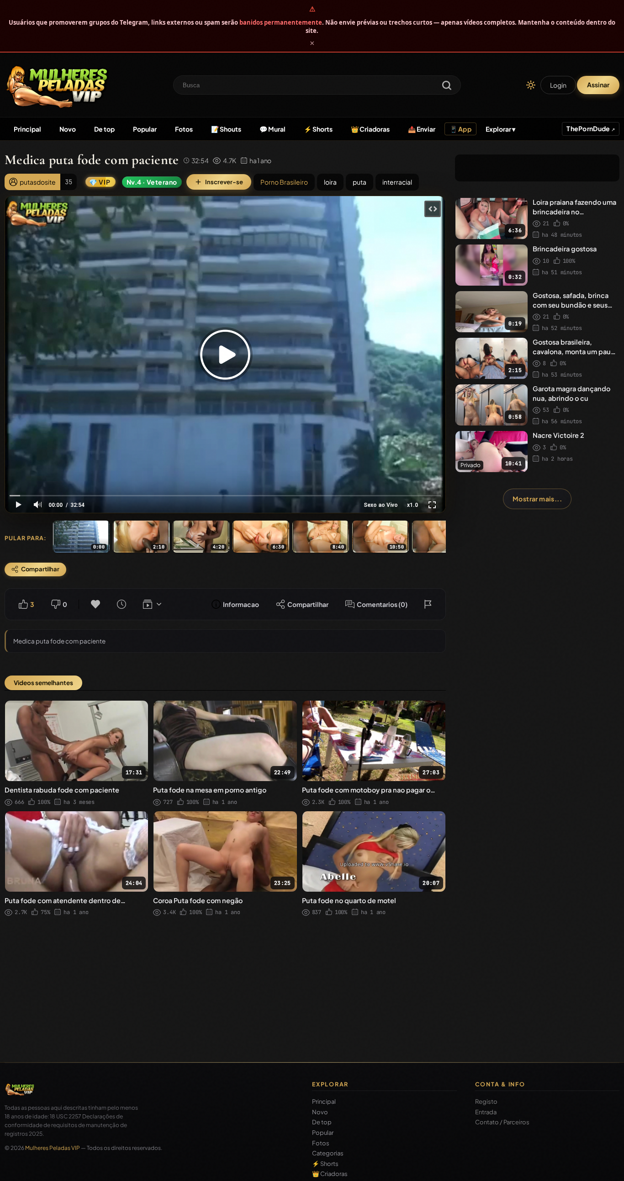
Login (558, 85)
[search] (446, 86)
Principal (27, 129)
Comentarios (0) (382, 604)
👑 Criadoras (370, 129)
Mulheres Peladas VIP (52, 1147)
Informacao (241, 604)
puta (359, 182)
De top (104, 129)
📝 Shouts (226, 129)
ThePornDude (588, 128)
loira (330, 182)
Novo (67, 129)
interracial (397, 182)
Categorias (328, 1153)
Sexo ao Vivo (381, 505)
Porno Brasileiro (284, 182)
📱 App (460, 129)
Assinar (598, 84)
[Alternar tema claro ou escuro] (530, 85)
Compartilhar (307, 604)
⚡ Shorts (318, 129)
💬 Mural (272, 129)
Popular (145, 129)
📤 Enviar (421, 129)
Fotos (184, 129)
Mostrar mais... (537, 499)
